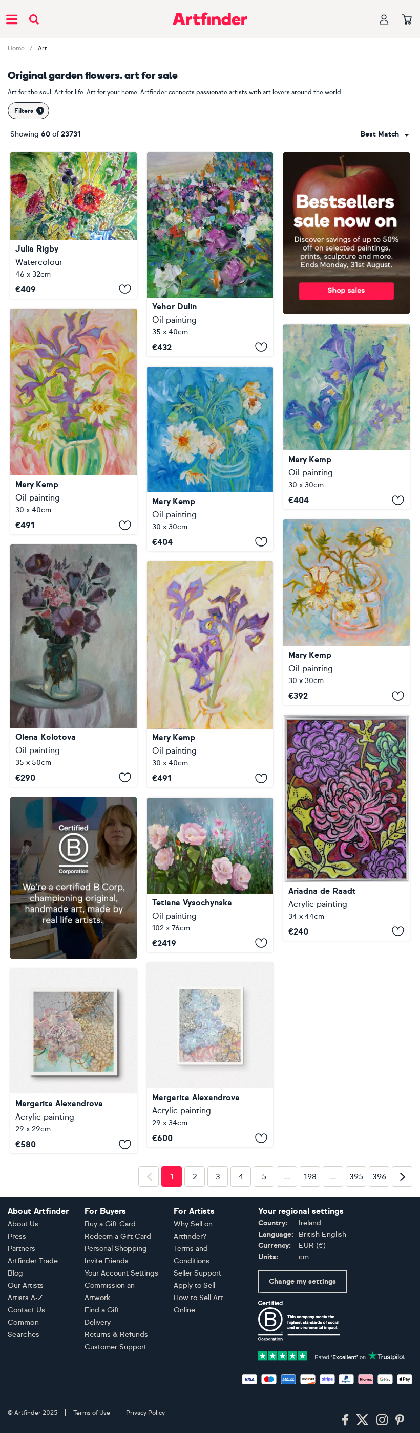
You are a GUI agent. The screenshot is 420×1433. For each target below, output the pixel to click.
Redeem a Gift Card (118, 1393)
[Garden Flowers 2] (346, 828)
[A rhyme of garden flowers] (73, 1061)
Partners (21, 1405)
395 (356, 1334)
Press (17, 1393)
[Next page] (402, 1334)
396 (379, 1334)
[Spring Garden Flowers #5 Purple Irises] (346, 417)
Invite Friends (107, 1418)
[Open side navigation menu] (12, 19)
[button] (385, 134)
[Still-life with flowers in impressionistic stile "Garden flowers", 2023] (73, 665)
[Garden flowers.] (210, 875)
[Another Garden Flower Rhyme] (210, 1061)
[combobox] (385, 134)
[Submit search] (34, 19)
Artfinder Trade (33, 1418)
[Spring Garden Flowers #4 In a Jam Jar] (346, 612)
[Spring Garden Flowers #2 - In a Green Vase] (73, 422)
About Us (23, 1381)
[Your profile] (384, 19)
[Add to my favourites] (125, 289)
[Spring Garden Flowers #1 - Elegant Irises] (210, 674)
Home (16, 48)
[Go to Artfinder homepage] (210, 19)
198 (310, 1334)
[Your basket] (407, 20)
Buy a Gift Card (110, 1381)
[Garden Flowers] (73, 225)
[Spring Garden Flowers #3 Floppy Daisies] (210, 459)
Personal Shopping (116, 1405)
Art (42, 48)
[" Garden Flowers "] (210, 254)
